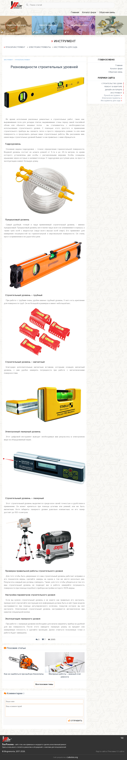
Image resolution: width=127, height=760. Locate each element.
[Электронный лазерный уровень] (44, 468)
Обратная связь (107, 12)
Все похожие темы (44, 684)
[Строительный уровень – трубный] (44, 331)
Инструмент (8, 60)
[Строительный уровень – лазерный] (44, 540)
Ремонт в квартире (113, 87)
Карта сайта (101, 751)
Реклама (112, 751)
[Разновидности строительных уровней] (44, 94)
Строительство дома (111, 83)
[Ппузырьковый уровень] (44, 265)
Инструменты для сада (65, 47)
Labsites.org (72, 757)
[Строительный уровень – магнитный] (44, 401)
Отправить (76, 720)
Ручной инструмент (15, 47)
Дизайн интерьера (113, 90)
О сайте (120, 751)
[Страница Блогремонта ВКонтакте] (122, 737)
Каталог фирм (89, 12)
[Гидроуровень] (44, 189)
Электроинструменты (40, 47)
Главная (75, 12)
